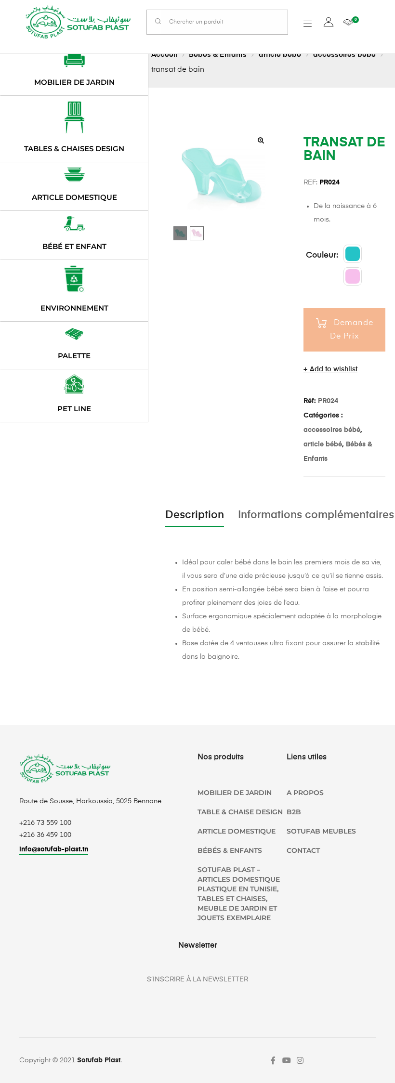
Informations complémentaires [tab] (316, 515)
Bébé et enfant (74, 246)
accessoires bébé (344, 54)
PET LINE (74, 408)
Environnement (74, 308)
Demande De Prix (351, 329)
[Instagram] (300, 1060)
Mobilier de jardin (74, 82)
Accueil (164, 54)
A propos (305, 792)
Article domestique (74, 197)
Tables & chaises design (74, 148)
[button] (260, 140)
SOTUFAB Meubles (321, 831)
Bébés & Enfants (218, 54)
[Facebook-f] (273, 1060)
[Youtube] (286, 1060)
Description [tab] (194, 515)
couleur (321, 255)
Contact (303, 850)
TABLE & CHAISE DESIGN (240, 812)
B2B (294, 812)
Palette (74, 355)
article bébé (280, 54)
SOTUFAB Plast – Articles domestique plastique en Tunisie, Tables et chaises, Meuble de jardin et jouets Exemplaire (239, 893)
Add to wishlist (333, 369)
